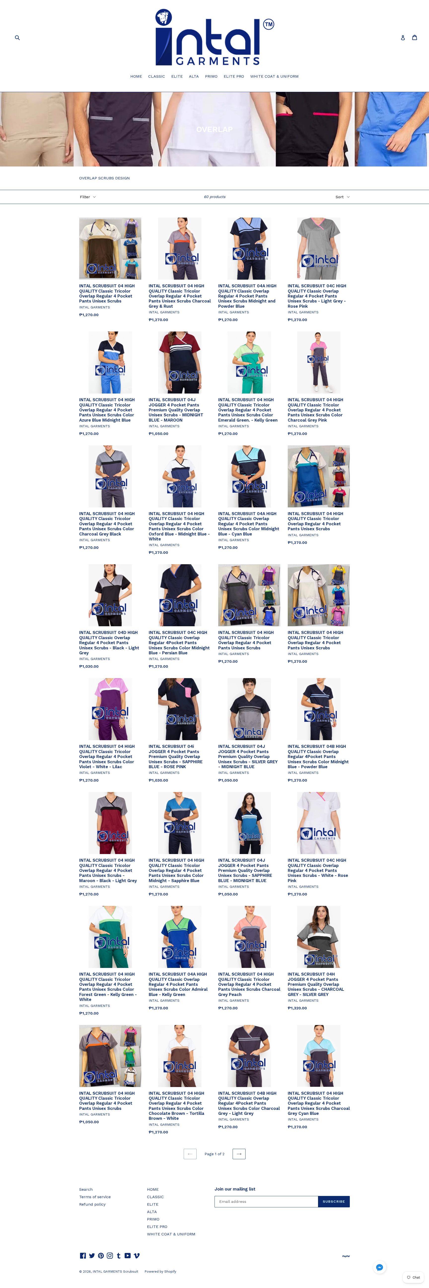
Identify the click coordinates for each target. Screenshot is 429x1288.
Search (86, 1189)
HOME (136, 76)
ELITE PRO (234, 76)
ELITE (177, 76)
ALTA (194, 76)
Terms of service (95, 1196)
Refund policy (92, 1204)
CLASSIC (156, 76)
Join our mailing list (234, 1189)
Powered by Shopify (160, 1271)
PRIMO (211, 76)
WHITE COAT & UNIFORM (274, 76)
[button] (379, 1268)
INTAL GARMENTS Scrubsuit (115, 1271)
